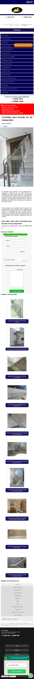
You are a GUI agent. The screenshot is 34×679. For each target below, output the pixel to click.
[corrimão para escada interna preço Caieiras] (17, 308)
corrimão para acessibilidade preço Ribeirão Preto (17, 405)
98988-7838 (28, 17)
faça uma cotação (23, 45)
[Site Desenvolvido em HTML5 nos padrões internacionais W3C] (12, 676)
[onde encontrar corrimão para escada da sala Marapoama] (17, 420)
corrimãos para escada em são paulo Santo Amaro (17, 547)
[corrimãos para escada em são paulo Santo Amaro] (17, 534)
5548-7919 (10, 17)
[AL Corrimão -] (17, 9)
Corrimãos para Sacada (7, 64)
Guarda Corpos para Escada (8, 81)
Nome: (8, 240)
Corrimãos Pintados (6, 67)
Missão (17, 654)
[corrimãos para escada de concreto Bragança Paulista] (17, 562)
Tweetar (5, 126)
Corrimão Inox (5, 42)
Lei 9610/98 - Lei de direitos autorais (10, 625)
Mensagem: (20, 269)
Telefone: (22, 251)
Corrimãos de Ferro (6, 53)
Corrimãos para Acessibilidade (8, 56)
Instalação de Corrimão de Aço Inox (9, 89)
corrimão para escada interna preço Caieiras (17, 321)
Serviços (17, 30)
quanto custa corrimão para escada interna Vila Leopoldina (17, 490)
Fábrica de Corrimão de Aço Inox (9, 78)
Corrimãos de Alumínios (7, 49)
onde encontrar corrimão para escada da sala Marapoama (17, 433)
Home (17, 645)
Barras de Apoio (5, 35)
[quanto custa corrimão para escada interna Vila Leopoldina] (17, 477)
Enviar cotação (17, 291)
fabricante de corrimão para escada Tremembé (17, 377)
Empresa (17, 650)
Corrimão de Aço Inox (6, 39)
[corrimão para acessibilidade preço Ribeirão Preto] (17, 392)
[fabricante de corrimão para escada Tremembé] (17, 363)
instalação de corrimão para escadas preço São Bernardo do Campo (17, 518)
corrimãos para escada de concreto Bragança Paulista (17, 575)
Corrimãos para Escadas (7, 60)
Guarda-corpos (5, 85)
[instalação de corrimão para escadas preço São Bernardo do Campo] (17, 505)
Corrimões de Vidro (6, 71)
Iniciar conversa (17, 671)
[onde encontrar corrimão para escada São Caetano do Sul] (17, 448)
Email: (8, 246)
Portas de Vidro (5, 92)
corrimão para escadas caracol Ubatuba (17, 349)
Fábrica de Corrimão (6, 74)
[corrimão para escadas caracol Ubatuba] (17, 336)
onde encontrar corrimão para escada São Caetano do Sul (17, 462)
